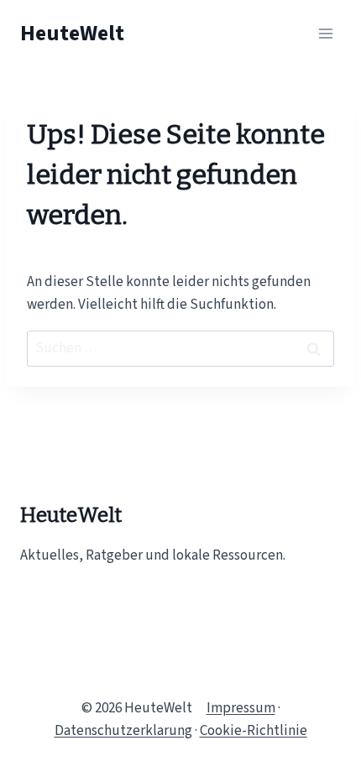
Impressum (241, 708)
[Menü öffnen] (325, 33)
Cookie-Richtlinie (253, 731)
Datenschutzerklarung (123, 731)
